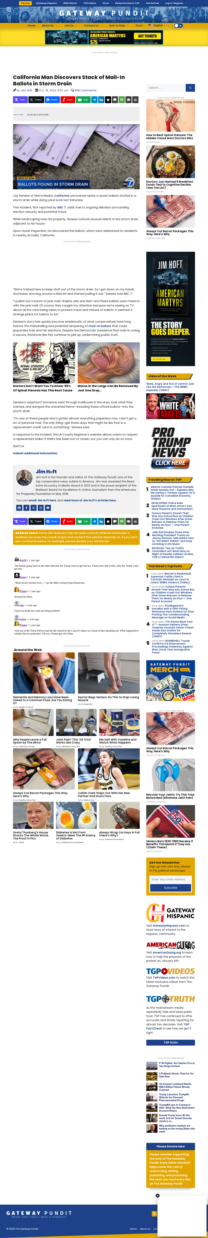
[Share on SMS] (122, 99)
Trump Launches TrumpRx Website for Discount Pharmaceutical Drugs (174, 1097)
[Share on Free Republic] (108, 99)
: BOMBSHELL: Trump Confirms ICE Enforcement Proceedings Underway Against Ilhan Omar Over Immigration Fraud (172, 646)
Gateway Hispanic (46, 3)
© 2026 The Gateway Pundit (22, 1229)
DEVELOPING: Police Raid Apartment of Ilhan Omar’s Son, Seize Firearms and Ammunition (172, 506)
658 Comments (86, 90)
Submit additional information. (35, 453)
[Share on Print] (135, 99)
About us (145, 1229)
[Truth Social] (154, 1213)
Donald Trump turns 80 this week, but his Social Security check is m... (175, 1118)
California (61, 196)
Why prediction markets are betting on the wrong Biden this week (177, 1128)
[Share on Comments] (115, 99)
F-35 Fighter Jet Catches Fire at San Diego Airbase (177, 1064)
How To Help (117, 25)
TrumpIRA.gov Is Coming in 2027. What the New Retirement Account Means (177, 1107)
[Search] (190, 88)
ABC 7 (61, 207)
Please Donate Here (171, 1146)
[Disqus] (76, 595)
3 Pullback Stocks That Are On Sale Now (176, 1075)
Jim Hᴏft (46, 471)
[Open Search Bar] (168, 25)
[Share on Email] (128, 99)
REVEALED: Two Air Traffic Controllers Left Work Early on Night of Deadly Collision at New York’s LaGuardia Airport (172, 553)
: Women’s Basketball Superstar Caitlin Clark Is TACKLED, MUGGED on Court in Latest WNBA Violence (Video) (171, 578)
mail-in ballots (100, 326)
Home (31, 25)
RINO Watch (70, 3)
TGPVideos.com (164, 978)
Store (106, 3)
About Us (48, 25)
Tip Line (25, 3)
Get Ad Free (152, 3)
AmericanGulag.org (167, 952)
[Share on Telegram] (94, 99)
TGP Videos (89, 3)
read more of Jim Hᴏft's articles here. (90, 500)
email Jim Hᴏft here (42, 500)
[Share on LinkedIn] (101, 99)
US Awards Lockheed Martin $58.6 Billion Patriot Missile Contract (175, 1087)
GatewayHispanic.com (169, 926)
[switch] (178, 25)
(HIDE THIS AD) (111, 52)
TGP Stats (171, 1042)
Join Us (68, 25)
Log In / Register (174, 3)
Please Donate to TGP (127, 3)
